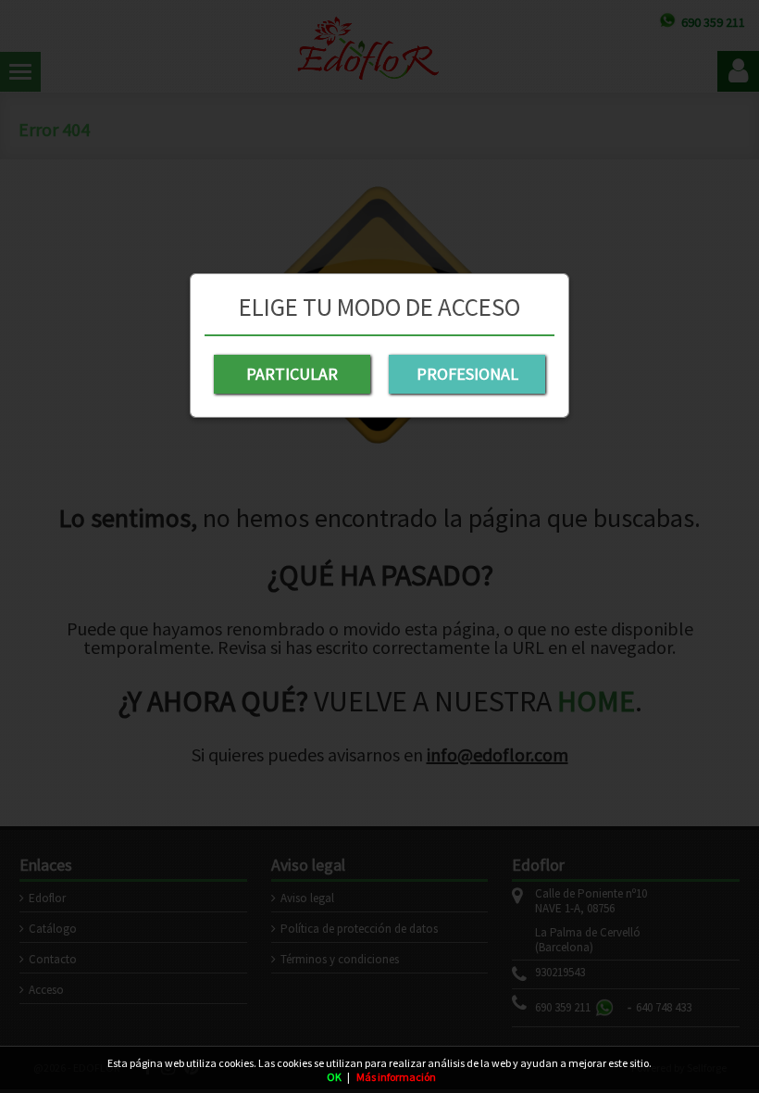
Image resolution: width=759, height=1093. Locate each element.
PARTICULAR (292, 373)
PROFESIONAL (467, 373)
